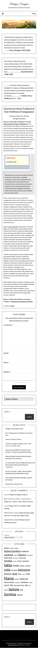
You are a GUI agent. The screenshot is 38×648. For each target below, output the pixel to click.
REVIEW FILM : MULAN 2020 (13, 484)
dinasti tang (22, 558)
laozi (19, 574)
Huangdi (27, 565)
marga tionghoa (9, 582)
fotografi (25, 561)
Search (7, 412)
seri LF (6, 585)
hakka (8, 565)
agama (6, 548)
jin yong (14, 570)
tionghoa (10, 594)
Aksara (12, 306)
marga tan (24, 579)
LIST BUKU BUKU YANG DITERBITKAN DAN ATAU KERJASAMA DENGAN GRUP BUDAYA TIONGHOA (20, 465)
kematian (8, 574)
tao (30, 585)
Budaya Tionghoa (19, 4)
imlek (7, 569)
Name (6, 353)
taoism (6, 590)
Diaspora (22, 554)
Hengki (16, 565)
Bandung (12, 548)
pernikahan (24, 582)
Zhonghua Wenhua (19, 118)
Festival (15, 561)
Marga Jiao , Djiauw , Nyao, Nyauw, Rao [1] (18, 501)
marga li (16, 579)
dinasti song (15, 558)
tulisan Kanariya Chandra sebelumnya (15, 124)
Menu (34, 13)
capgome (8, 554)
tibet (21, 590)
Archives (6, 535)
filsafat (20, 561)
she (11, 585)
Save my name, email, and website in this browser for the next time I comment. (20, 381)
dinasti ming (30, 555)
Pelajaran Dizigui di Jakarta (13, 439)
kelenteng (24, 569)
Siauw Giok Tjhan (19, 585)
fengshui (8, 560)
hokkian (22, 565)
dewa (15, 555)
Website (6, 372)
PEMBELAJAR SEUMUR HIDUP (14, 429)
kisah (14, 573)
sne (26, 585)
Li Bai (28, 574)
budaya (16, 548)
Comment (8, 325)
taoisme (14, 589)
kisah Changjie (13, 227)
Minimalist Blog (13, 645)
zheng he (20, 595)
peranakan (17, 582)
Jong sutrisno (8, 520)
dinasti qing (8, 558)
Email (6, 362)
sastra (30, 582)
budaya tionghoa (12, 551)
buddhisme (25, 551)
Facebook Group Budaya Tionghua (22, 301)
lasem (23, 574)
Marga (9, 578)
